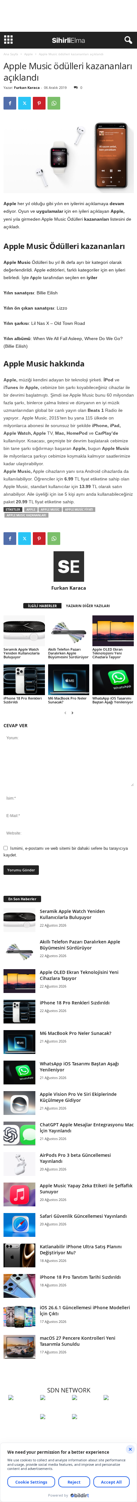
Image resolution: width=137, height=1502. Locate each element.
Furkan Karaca (27, 87)
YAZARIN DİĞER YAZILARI (88, 605)
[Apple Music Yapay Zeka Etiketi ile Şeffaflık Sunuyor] (19, 1194)
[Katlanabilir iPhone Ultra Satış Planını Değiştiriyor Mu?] (19, 1255)
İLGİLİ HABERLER (42, 605)
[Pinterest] (39, 103)
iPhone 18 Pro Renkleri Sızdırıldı (23, 700)
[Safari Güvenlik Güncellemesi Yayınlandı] (19, 1225)
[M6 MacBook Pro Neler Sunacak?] (69, 679)
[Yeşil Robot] (86, 1409)
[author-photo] (69, 566)
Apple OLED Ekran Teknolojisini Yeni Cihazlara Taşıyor (107, 653)
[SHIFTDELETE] (22, 1409)
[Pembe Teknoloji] (54, 1428)
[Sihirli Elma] (54, 1409)
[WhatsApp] (53, 103)
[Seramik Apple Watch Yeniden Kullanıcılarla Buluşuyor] (24, 630)
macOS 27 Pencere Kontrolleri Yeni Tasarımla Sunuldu (77, 1341)
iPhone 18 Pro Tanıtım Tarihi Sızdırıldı (80, 1277)
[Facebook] (10, 103)
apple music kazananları (26, 515)
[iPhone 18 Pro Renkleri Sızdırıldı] (24, 679)
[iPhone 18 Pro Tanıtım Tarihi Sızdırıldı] (19, 1286)
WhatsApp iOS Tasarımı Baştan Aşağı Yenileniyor (112, 700)
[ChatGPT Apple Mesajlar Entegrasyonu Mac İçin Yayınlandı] (19, 1133)
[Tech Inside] (118, 1409)
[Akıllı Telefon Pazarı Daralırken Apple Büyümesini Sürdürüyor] (69, 630)
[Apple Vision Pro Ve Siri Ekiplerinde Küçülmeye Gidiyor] (19, 1103)
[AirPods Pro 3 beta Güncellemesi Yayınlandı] (19, 1164)
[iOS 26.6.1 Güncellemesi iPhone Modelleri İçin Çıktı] (19, 1316)
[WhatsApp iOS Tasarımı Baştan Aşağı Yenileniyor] (113, 679)
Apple (28, 54)
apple (30, 509)
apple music (50, 509)
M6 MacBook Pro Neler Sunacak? (67, 700)
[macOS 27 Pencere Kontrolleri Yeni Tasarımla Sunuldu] (19, 1347)
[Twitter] (24, 103)
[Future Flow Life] (86, 1428)
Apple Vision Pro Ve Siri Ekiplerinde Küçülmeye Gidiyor (78, 1097)
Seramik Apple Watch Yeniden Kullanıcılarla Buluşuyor (22, 653)
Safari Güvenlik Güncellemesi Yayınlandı (83, 1216)
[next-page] (72, 712)
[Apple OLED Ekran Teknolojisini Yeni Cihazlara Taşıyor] (113, 630)
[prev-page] (65, 712)
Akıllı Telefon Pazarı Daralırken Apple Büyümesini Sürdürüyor (68, 653)
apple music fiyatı (79, 509)
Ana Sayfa (11, 54)
